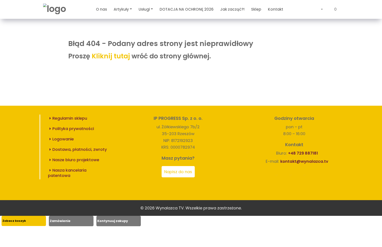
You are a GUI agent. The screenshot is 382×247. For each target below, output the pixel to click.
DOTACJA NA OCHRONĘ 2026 (187, 9)
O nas (101, 9)
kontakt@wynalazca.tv (304, 161)
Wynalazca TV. (170, 208)
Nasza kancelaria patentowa (67, 172)
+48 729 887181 (303, 153)
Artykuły (121, 9)
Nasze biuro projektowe (75, 160)
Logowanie (63, 139)
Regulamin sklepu (69, 118)
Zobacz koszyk (14, 221)
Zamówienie (60, 221)
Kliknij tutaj (111, 56)
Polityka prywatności (73, 128)
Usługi (144, 9)
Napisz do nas (178, 171)
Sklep (256, 9)
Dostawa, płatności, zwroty (79, 149)
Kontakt (275, 9)
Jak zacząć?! (232, 9)
